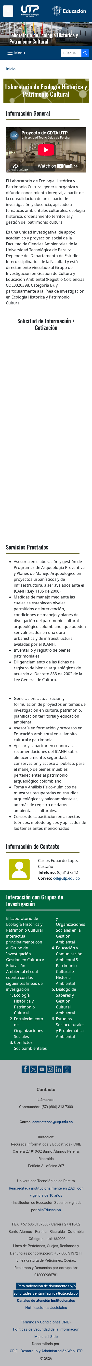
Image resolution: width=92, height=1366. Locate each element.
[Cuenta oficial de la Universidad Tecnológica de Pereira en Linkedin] (58, 1069)
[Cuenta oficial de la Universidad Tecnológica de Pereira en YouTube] (42, 1069)
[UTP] (30, 11)
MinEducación (49, 1210)
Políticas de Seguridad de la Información (46, 1329)
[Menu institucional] (8, 11)
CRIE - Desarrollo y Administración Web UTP (46, 1351)
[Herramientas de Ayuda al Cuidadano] (67, 1069)
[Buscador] (85, 53)
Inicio (10, 69)
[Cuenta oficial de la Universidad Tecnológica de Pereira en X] (33, 1069)
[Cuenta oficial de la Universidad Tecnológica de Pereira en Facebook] (25, 1069)
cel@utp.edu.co (66, 878)
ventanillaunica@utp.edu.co (55, 1293)
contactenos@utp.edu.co (52, 1122)
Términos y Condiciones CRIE (45, 1322)
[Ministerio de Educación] (69, 11)
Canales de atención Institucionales (46, 1300)
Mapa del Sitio (46, 1337)
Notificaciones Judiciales (46, 1307)
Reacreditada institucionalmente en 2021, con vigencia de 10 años (46, 1192)
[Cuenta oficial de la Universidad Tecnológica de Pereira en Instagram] (50, 1069)
